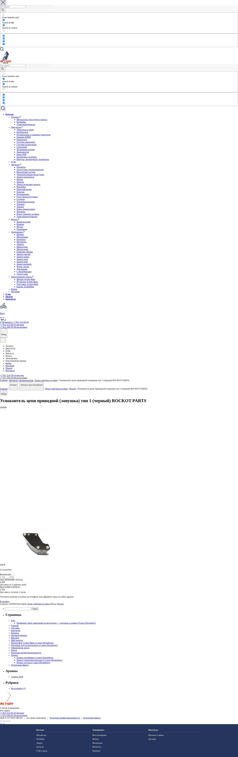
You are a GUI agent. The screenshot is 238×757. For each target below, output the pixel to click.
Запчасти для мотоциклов (21, 380)
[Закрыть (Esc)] (1, 721)
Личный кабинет (19, 635)
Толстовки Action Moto (27, 284)
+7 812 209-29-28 (13, 327)
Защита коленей (24, 264)
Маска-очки (22, 247)
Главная (3, 380)
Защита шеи (22, 262)
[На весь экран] (7, 721)
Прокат (9, 296)
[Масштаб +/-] (9, 721)
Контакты (11, 299)
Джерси (20, 244)
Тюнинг (20, 207)
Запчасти (15, 164)
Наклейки (21, 187)
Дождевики (22, 269)
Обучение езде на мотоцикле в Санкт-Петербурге (34, 645)
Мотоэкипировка (99, 735)
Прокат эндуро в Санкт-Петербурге (33, 662)
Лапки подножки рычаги (28, 184)
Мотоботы (21, 242)
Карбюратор (22, 132)
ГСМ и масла (41, 751)
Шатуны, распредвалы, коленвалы (33, 159)
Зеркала (20, 182)
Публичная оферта (20, 665)
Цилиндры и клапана (27, 157)
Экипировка (17, 232)
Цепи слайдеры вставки (28, 214)
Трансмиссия (23, 152)
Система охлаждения (26, 144)
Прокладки (22, 139)
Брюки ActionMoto (25, 287)
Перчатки (21, 239)
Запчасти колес (24, 222)
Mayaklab (15, 292)
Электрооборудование (27, 216)
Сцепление (22, 147)
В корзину (5, 601)
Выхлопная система (26, 172)
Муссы (20, 227)
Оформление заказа (20, 648)
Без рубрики (17, 688)
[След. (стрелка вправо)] (4, 723)
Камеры (20, 224)
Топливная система (26, 149)
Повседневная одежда (21, 277)
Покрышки (22, 229)
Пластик (21, 192)
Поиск (14, 650)
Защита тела (22, 259)
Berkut (14, 289)
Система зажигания (26, 142)
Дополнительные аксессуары (30, 174)
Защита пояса (23, 257)
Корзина (15, 633)
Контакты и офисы (156, 735)
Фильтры (21, 211)
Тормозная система (25, 202)
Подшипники (23, 194)
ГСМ (13, 162)
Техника (15, 117)
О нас (8, 294)
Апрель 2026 (17, 677)
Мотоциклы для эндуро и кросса (32, 119)
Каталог (10, 114)
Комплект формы (25, 252)
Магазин (15, 638)
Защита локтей (23, 254)
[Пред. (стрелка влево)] (1, 723)
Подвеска (21, 167)
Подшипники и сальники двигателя (33, 134)
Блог (13, 620)
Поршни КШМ (24, 137)
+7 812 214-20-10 (12, 325)
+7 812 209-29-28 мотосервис (13, 378)
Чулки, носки (23, 266)
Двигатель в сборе (25, 130)
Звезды (20, 179)
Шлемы (20, 234)
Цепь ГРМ (21, 154)
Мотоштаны (22, 237)
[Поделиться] (4, 721)
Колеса (14, 219)
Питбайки (21, 122)
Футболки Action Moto (27, 282)
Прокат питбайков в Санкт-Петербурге (35, 657)
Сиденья (21, 199)
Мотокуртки (22, 249)
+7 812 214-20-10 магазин (12, 375)
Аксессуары (22, 274)
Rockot (72, 389)
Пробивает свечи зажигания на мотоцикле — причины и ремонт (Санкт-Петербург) (56, 623)
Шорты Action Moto (26, 279)
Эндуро (39, 743)
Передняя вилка (24, 189)
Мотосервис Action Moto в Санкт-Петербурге (32, 643)
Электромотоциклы (26, 124)
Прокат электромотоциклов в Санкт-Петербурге (39, 660)
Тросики (21, 204)
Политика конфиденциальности (26, 653)
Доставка (15, 628)
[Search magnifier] (2, 10)
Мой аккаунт (17, 640)
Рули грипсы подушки (27, 197)
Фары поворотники (26, 209)
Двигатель (16, 127)
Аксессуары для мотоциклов (30, 169)
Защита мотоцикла (25, 177)
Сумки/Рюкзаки (24, 271)
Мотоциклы (41, 735)
